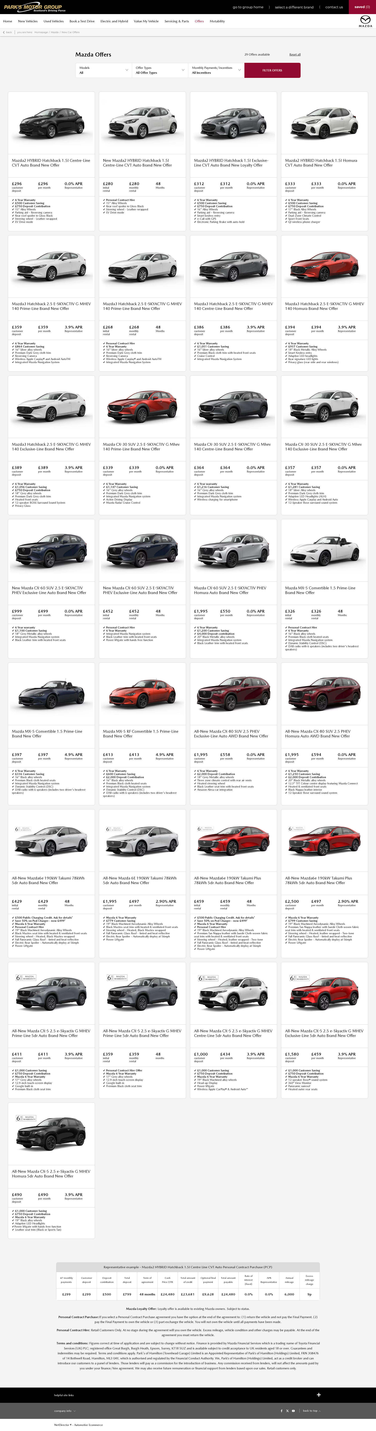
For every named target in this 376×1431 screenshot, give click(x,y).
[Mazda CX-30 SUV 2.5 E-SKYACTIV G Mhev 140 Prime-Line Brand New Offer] (142, 406)
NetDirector (62, 1424)
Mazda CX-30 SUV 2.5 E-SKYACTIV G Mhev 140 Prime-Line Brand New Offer (141, 446)
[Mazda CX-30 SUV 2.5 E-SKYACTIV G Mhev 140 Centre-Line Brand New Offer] (233, 406)
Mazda (55, 32)
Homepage (41, 32)
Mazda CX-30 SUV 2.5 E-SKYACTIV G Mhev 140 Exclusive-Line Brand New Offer (323, 446)
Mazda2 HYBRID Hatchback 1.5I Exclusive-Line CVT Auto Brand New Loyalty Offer (231, 162)
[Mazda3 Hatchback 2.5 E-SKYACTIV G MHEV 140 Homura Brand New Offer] (324, 266)
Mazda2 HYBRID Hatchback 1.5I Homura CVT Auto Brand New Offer (321, 162)
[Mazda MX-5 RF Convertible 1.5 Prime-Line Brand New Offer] (142, 693)
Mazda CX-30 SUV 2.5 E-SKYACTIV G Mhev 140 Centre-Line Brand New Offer (232, 446)
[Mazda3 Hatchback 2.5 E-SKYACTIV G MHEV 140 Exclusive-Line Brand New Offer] (51, 406)
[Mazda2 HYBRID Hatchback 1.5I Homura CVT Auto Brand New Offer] (324, 123)
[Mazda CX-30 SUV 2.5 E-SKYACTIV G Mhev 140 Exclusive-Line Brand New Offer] (324, 406)
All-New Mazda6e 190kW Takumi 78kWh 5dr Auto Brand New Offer (48, 880)
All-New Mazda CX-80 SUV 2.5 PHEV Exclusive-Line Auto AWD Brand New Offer (231, 733)
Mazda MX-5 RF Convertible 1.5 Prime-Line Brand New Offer (140, 733)
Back (9, 32)
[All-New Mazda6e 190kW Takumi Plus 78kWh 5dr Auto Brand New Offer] (233, 840)
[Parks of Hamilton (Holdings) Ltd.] (35, 7)
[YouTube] (293, 1410)
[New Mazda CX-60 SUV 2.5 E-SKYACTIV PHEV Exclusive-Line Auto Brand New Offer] (51, 550)
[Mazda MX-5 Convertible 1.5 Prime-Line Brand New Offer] (324, 550)
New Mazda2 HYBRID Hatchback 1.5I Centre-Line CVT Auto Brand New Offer (137, 162)
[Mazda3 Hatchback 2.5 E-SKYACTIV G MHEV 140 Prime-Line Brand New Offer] (51, 266)
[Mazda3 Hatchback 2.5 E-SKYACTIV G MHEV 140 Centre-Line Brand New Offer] (233, 266)
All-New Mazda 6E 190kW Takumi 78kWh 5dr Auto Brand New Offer (140, 880)
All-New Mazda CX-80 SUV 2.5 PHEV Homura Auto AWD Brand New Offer (318, 733)
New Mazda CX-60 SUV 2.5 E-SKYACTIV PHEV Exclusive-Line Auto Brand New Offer (49, 590)
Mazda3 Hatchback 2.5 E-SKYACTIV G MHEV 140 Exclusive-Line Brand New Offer (51, 446)
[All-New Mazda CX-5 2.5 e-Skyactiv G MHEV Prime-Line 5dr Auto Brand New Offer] (51, 993)
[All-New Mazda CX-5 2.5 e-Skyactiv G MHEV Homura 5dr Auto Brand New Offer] (51, 1134)
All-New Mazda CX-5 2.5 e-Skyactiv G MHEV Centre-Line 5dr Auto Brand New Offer (233, 1033)
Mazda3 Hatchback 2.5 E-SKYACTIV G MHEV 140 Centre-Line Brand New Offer (233, 306)
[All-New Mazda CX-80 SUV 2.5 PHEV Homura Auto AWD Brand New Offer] (324, 693)
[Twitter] (287, 1410)
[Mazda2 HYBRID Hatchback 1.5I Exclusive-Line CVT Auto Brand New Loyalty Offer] (233, 123)
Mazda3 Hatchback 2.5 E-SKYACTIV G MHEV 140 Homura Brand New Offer (324, 306)
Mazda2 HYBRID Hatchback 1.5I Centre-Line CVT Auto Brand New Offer (51, 162)
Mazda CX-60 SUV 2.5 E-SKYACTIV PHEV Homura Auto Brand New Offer (230, 590)
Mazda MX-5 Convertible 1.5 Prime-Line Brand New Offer (320, 590)
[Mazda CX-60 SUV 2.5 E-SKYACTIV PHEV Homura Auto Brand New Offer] (233, 550)
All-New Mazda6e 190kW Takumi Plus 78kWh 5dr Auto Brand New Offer (227, 880)
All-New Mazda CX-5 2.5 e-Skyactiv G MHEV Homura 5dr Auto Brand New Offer (51, 1173)
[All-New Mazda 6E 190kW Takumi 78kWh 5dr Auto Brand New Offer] (142, 840)
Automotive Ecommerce (88, 1424)
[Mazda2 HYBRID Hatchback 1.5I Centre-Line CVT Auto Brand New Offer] (51, 123)
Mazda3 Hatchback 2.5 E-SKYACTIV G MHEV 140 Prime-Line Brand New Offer (51, 306)
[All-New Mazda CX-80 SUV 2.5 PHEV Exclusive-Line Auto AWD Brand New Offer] (233, 693)
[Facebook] (282, 1410)
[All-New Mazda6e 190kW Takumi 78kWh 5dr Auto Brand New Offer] (51, 840)
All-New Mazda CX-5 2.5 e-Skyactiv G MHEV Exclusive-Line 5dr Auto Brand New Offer (324, 1033)
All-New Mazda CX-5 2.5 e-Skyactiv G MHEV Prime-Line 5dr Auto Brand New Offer (51, 1033)
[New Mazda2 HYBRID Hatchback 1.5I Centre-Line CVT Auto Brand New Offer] (142, 123)
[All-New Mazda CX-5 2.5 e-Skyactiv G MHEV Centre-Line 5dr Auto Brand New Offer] (233, 993)
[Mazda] (365, 21)
